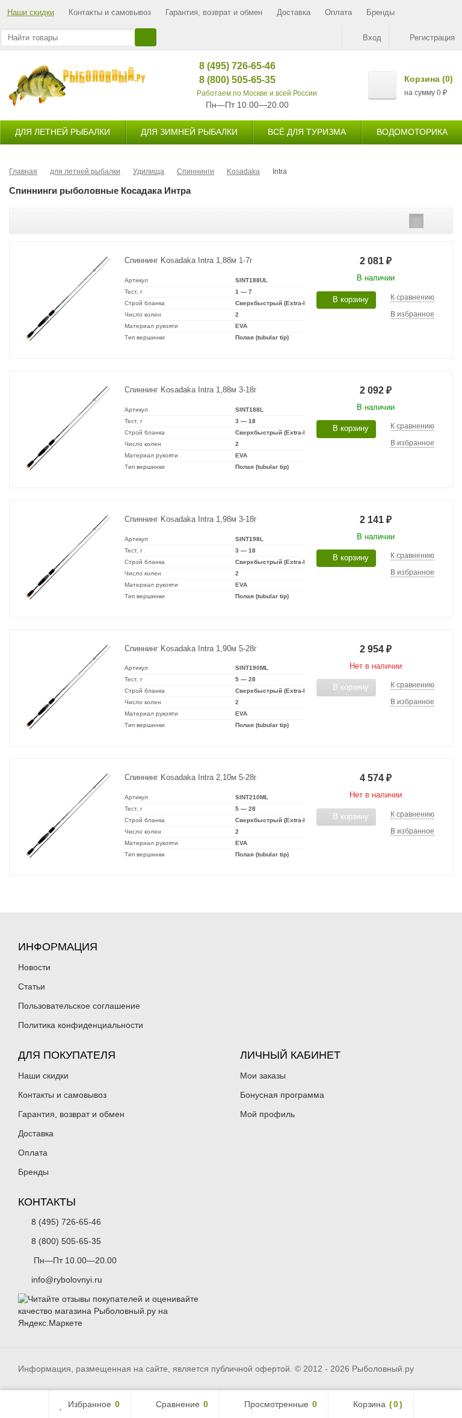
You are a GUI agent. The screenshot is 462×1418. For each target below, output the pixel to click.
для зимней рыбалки (189, 132)
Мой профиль (267, 1114)
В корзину (351, 299)
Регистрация (432, 37)
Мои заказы (263, 1075)
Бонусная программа (282, 1095)
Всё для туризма (307, 132)
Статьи (31, 986)
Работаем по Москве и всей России (257, 93)
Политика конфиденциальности (80, 1025)
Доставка (293, 12)
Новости (34, 967)
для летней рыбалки (62, 132)
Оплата (338, 12)
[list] (416, 221)
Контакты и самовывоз (110, 12)
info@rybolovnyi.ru (66, 1279)
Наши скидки (30, 12)
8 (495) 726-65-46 (228, 66)
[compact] (435, 221)
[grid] (397, 221)
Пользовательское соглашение (79, 1006)
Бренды (380, 12)
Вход (372, 37)
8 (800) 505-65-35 (228, 80)
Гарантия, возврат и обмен (213, 12)
